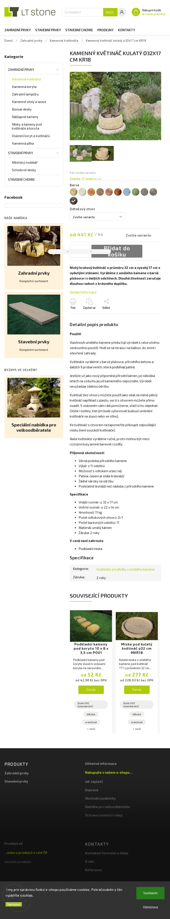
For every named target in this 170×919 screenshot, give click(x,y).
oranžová (91, 722)
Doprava (91, 790)
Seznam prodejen (17, 862)
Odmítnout (150, 907)
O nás (89, 861)
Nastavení (13, 904)
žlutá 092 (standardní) (85, 704)
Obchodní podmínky (100, 798)
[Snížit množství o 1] (91, 251)
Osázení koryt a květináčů (31, 136)
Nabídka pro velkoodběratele (107, 807)
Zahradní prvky (21, 70)
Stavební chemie (21, 179)
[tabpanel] (91, 672)
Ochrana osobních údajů (104, 815)
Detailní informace (83, 292)
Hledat (110, 12)
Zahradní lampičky (25, 94)
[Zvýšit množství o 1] (68, 251)
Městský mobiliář (25, 162)
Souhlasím (150, 893)
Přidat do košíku (117, 251)
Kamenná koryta (24, 87)
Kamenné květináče (26, 79)
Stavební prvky (20, 153)
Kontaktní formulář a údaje (106, 853)
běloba (91, 714)
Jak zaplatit (94, 781)
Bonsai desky (22, 109)
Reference (93, 870)
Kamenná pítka (23, 143)
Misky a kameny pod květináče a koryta (27, 126)
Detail (91, 690)
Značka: (86, 179)
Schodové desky (24, 170)
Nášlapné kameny (25, 117)
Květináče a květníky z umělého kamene (126, 569)
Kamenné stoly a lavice (29, 102)
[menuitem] (17, 29)
